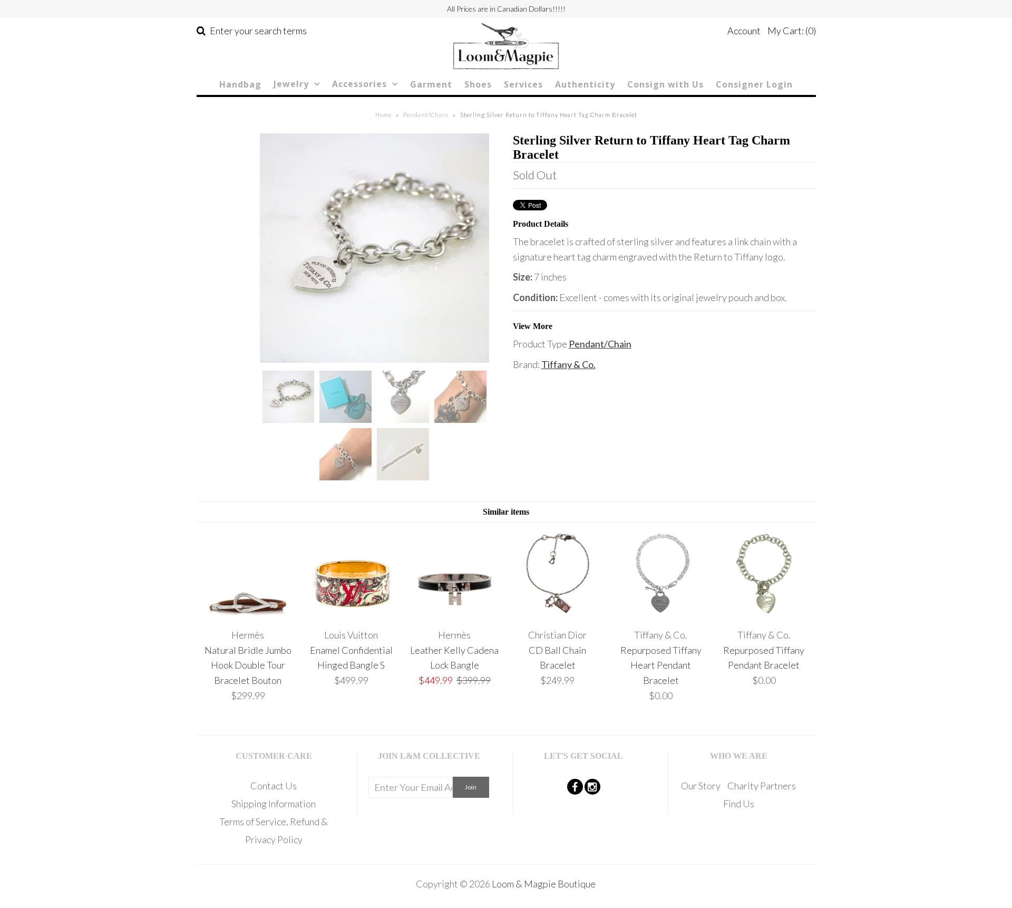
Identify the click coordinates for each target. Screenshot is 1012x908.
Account (744, 30)
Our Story (701, 785)
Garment (431, 84)
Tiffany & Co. (568, 364)
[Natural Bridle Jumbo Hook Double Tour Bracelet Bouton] (248, 614)
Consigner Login (754, 84)
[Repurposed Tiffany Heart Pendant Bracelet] (661, 614)
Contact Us (273, 785)
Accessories (359, 84)
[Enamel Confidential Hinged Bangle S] (351, 614)
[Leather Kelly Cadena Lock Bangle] (454, 614)
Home (383, 114)
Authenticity (585, 84)
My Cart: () (791, 30)
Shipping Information (273, 803)
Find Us (738, 803)
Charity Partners (761, 785)
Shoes (478, 84)
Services (523, 84)
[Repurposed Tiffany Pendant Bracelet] (764, 614)
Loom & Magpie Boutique (544, 884)
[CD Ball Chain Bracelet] (557, 614)
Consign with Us (665, 84)
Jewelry (291, 84)
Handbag (240, 84)
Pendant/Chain (426, 114)
